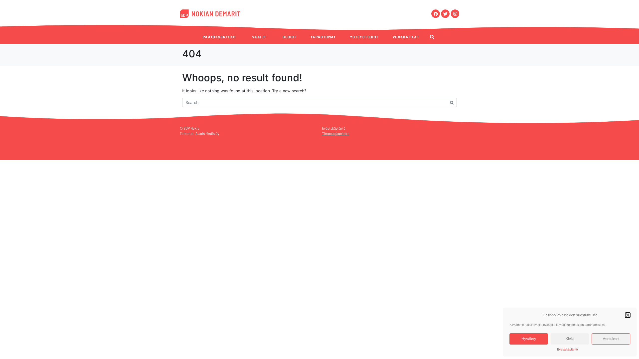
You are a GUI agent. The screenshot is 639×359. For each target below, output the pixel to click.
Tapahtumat (323, 37)
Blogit (289, 37)
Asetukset (611, 339)
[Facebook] (435, 13)
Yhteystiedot (364, 37)
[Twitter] (445, 13)
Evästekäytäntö (567, 349)
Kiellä (570, 339)
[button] (627, 315)
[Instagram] (455, 13)
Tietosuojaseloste (335, 133)
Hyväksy (528, 339)
